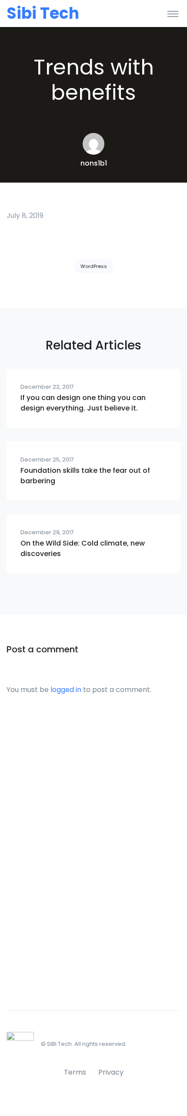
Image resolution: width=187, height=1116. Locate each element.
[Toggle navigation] (172, 13)
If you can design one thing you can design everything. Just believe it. (83, 403)
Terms (75, 1072)
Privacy (111, 1072)
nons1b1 (93, 163)
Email (14, 854)
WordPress (93, 266)
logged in (65, 690)
